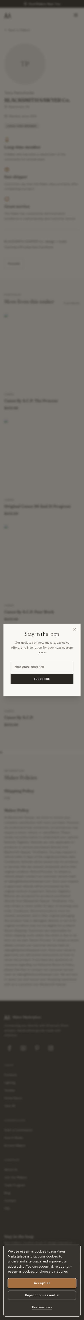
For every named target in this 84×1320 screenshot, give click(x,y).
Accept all (42, 1283)
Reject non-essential (42, 1295)
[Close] (75, 629)
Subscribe (42, 679)
